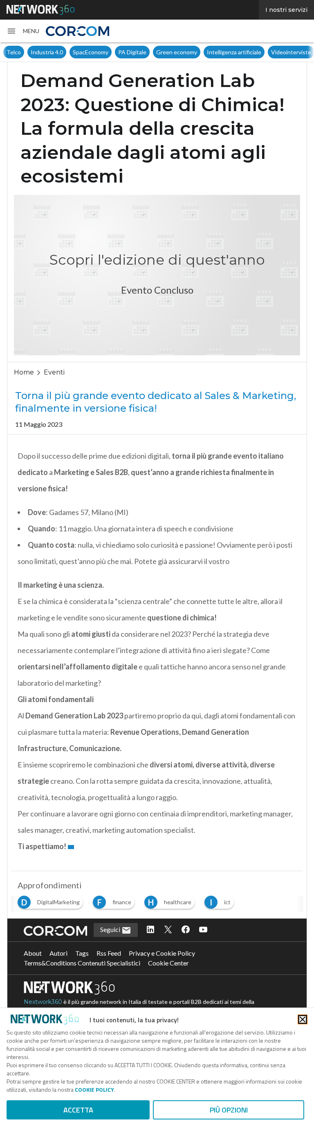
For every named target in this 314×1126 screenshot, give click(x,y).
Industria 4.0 (23, 52)
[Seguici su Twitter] (168, 930)
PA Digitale (108, 52)
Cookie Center (168, 963)
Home (24, 372)
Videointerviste (267, 52)
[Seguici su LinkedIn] (150, 930)
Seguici (110, 929)
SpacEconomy (66, 52)
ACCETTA (78, 1109)
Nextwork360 (43, 1002)
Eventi (54, 372)
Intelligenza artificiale (210, 52)
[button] (23, 31)
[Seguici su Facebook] (186, 930)
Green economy (152, 52)
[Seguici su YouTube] (203, 930)
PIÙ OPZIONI (229, 1109)
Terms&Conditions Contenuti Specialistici (82, 963)
